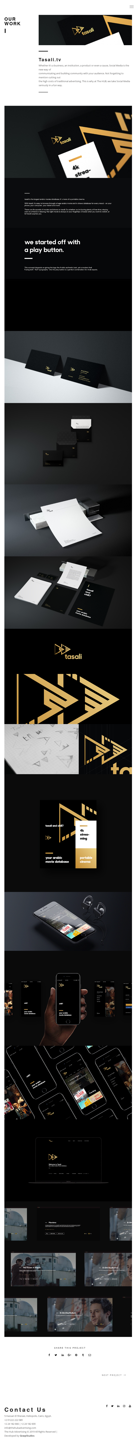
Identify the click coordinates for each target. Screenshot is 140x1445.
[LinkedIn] (118, 1406)
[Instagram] (124, 1406)
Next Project (112, 1375)
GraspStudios (27, 1435)
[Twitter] (112, 1406)
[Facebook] (106, 1406)
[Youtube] (130, 1406)
